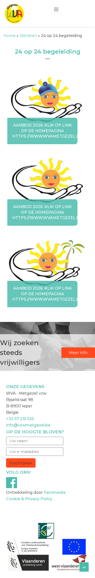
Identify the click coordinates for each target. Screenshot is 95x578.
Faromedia (55, 492)
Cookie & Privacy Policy (29, 498)
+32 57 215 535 (20, 418)
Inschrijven (20, 462)
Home (10, 35)
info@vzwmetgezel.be (28, 425)
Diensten (28, 35)
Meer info (78, 352)
